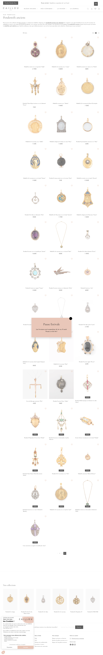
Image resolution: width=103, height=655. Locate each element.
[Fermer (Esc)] (70, 318)
